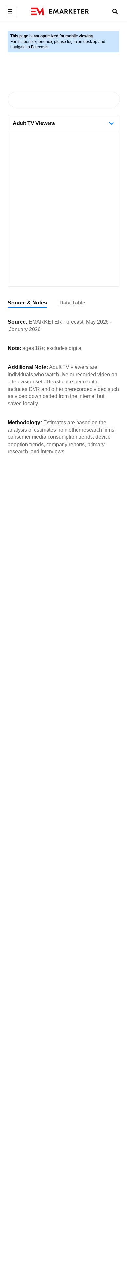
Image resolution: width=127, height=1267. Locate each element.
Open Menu (11, 11)
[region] (63, 303)
